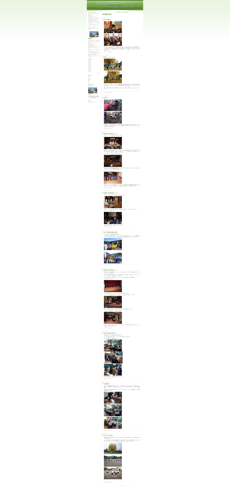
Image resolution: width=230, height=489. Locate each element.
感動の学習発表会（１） (111, 270)
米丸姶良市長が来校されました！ (93, 19)
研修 (88, 80)
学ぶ (88, 78)
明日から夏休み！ (90, 15)
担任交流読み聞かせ (110, 333)
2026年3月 (89, 66)
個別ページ (110, 92)
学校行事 (89, 79)
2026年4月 (89, 65)
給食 (88, 81)
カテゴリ (89, 75)
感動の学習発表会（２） (111, 193)
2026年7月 (89, 61)
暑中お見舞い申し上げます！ (92, 43)
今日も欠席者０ (108, 435)
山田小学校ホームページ (91, 101)
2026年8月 (89, 60)
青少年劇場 (107, 19)
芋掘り (106, 97)
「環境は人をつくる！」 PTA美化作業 (93, 18)
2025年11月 (90, 71)
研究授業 (106, 384)
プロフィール (90, 84)
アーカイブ (90, 58)
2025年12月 (90, 70)
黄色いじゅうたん (109, 57)
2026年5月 (89, 64)
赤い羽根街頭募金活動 (110, 232)
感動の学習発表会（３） (111, 134)
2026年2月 (89, 67)
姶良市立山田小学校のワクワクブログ (115, 3)
